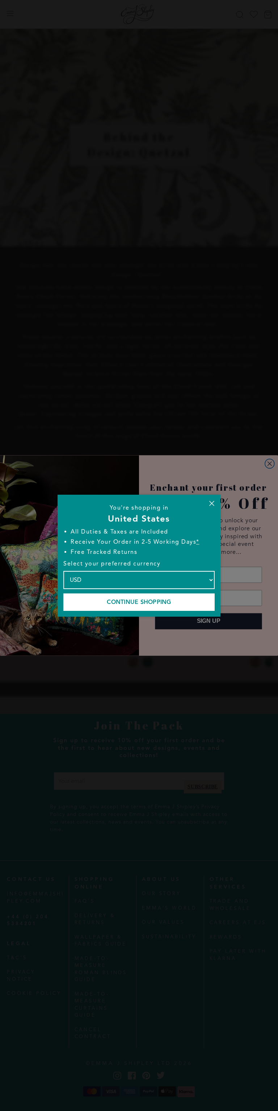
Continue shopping (139, 602)
